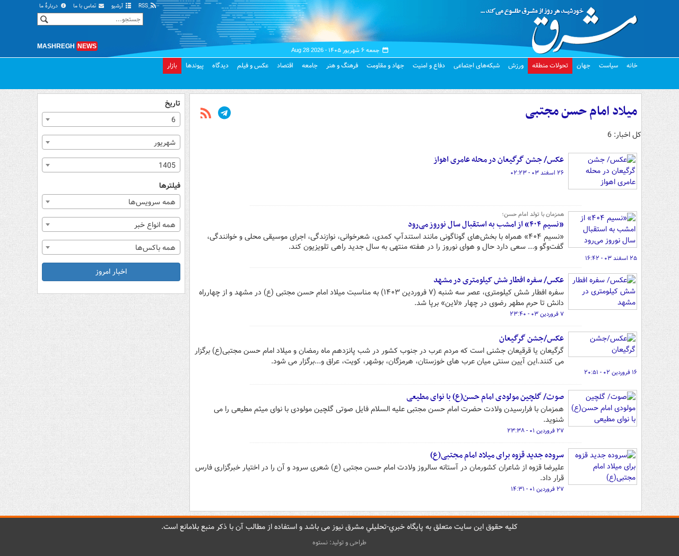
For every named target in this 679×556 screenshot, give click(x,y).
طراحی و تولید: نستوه (339, 542)
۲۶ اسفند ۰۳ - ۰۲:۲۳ (537, 173)
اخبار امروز (111, 271)
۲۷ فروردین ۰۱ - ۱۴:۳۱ (537, 489)
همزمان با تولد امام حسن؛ (533, 214)
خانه (632, 65)
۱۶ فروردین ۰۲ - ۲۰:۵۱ (610, 372)
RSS (144, 6)
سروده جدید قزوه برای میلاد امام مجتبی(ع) (497, 455)
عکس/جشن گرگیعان (531, 338)
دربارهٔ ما (49, 6)
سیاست (608, 65)
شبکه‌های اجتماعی (477, 65)
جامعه (310, 65)
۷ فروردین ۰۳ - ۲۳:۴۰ (537, 314)
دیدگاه (220, 65)
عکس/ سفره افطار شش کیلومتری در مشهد (498, 280)
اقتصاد (285, 65)
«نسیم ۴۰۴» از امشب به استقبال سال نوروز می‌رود (486, 224)
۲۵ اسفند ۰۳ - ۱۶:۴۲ (611, 258)
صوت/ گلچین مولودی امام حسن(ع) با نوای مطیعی (485, 397)
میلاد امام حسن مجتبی (581, 111)
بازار (172, 65)
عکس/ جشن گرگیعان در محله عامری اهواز (498, 160)
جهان (583, 65)
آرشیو (118, 6)
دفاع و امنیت (429, 65)
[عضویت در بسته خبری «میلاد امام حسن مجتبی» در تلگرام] (224, 114)
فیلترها (169, 186)
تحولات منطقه (550, 65)
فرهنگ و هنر (342, 65)
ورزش (516, 65)
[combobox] (111, 119)
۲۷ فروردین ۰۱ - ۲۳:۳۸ (535, 431)
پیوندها (195, 65)
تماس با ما (85, 6)
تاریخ (172, 103)
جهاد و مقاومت (385, 65)
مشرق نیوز (562, 26)
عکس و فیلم (252, 65)
